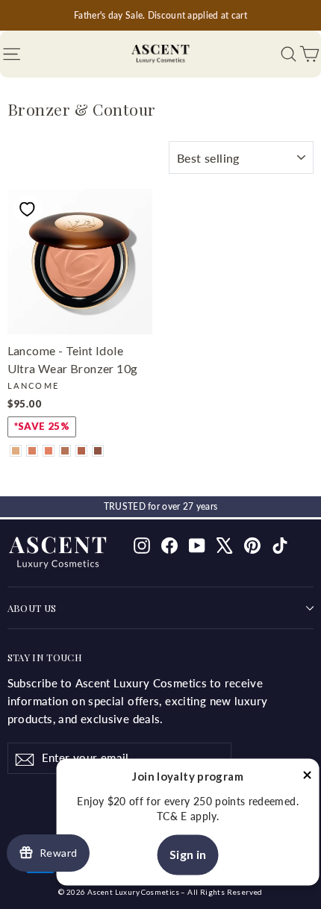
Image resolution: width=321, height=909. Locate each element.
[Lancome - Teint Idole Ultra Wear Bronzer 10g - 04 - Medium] (48, 451)
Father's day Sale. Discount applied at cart (160, 15)
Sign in (188, 855)
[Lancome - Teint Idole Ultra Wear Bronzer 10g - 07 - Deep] (98, 451)
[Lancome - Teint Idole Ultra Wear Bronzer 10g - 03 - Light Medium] (32, 451)
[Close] (308, 778)
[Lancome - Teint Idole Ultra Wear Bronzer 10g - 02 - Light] (15, 451)
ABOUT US (32, 608)
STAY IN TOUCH (44, 657)
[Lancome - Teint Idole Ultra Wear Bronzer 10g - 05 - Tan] (65, 451)
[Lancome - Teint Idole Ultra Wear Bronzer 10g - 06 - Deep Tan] (81, 451)
